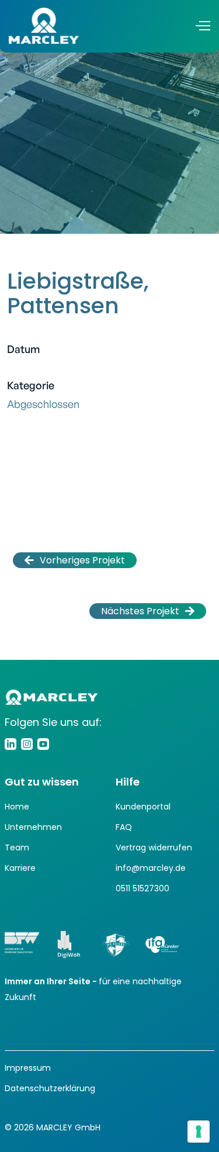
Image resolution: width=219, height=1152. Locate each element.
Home (17, 806)
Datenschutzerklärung (50, 1088)
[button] (202, 25)
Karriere (20, 868)
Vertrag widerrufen (154, 847)
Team (17, 847)
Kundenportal (143, 806)
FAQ (124, 827)
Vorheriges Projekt (75, 560)
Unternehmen (33, 827)
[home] (44, 26)
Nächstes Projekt (147, 611)
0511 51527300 (142, 888)
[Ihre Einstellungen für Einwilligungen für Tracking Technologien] (198, 1131)
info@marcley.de (151, 868)
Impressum (28, 1068)
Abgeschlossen (43, 403)
